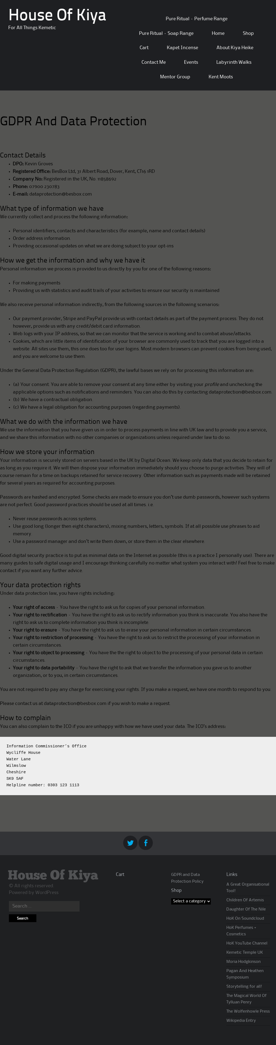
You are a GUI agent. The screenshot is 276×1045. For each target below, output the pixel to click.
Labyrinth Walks (233, 62)
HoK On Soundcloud (245, 918)
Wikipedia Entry (241, 1021)
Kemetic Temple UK (244, 953)
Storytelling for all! (244, 987)
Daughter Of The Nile (246, 909)
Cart (144, 48)
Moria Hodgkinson (243, 962)
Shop (248, 33)
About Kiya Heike (234, 48)
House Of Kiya (57, 16)
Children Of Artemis (245, 900)
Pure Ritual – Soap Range (166, 33)
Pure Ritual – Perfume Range (196, 19)
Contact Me (154, 62)
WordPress (46, 893)
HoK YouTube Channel (246, 943)
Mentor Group (175, 77)
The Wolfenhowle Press (248, 1011)
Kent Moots (221, 77)
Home (218, 33)
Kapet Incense (182, 48)
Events (191, 62)
